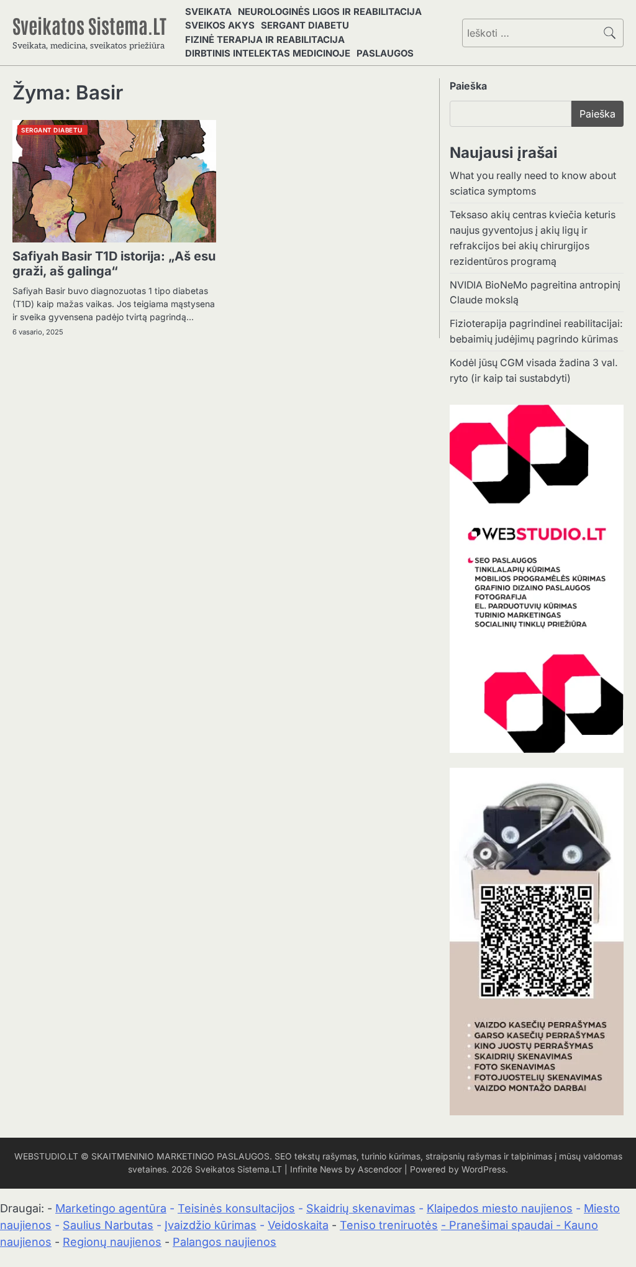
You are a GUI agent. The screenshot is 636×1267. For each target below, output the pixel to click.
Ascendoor (380, 1169)
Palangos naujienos (224, 1241)
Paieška (468, 86)
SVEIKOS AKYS (220, 25)
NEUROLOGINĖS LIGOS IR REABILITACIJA (330, 11)
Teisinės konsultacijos (236, 1208)
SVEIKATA (208, 11)
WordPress (483, 1169)
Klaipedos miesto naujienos (500, 1208)
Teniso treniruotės (389, 1225)
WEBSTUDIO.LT (46, 1156)
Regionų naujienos (112, 1241)
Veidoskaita (298, 1225)
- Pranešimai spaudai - (502, 1225)
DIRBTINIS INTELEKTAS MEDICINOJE (267, 53)
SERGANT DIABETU (305, 25)
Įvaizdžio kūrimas (211, 1225)
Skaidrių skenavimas (361, 1208)
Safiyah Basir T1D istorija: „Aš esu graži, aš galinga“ (114, 264)
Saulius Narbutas (108, 1225)
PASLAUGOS (385, 53)
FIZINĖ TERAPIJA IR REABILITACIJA (265, 39)
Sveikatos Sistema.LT (89, 24)
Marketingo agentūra (110, 1208)
